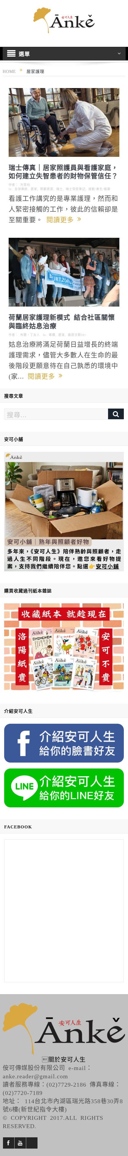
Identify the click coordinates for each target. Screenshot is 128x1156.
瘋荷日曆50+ (77, 334)
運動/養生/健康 (99, 188)
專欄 (52, 334)
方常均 (25, 184)
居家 (34, 188)
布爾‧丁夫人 (30, 334)
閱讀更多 (61, 219)
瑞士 (59, 188)
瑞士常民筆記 (75, 188)
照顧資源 (46, 188)
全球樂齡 (21, 188)
